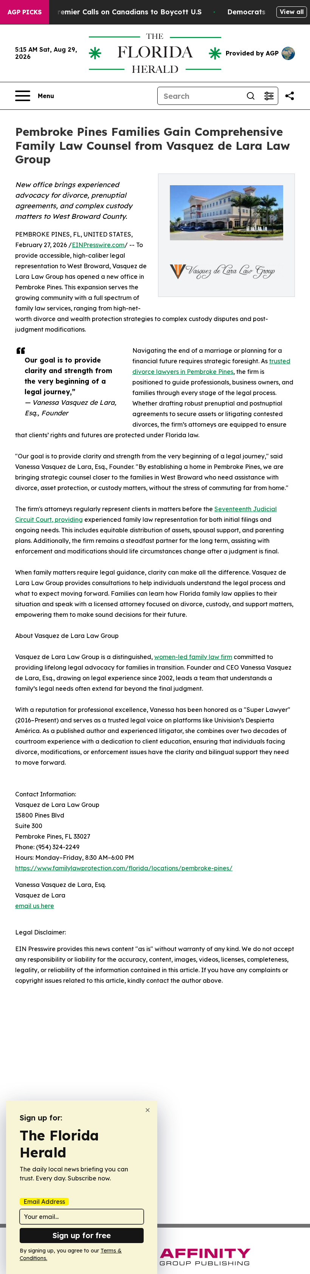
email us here (34, 906)
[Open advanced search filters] (269, 96)
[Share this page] (289, 95)
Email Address (44, 1201)
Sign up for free (82, 1235)
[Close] (147, 1110)
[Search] (251, 96)
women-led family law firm (193, 657)
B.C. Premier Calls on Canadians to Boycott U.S (120, 12)
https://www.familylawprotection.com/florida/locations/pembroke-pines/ (123, 868)
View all (292, 11)
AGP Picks (25, 12)
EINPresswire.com (98, 245)
